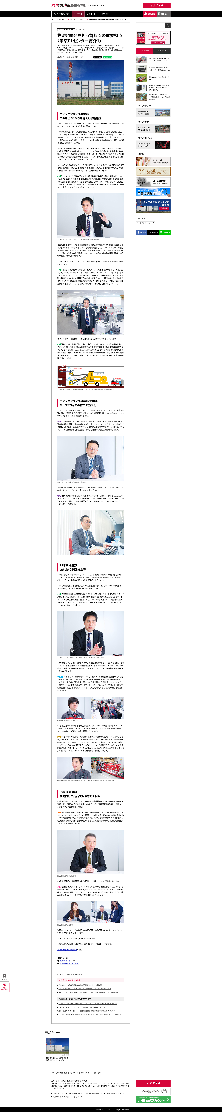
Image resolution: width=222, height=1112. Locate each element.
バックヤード (78, 14)
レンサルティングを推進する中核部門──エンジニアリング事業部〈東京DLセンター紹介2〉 (88, 1004)
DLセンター (62, 57)
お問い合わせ (76, 1097)
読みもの (105, 14)
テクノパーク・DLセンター (78, 20)
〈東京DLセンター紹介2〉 (67, 949)
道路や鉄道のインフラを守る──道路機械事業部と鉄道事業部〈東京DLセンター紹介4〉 (87, 1011)
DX (69, 57)
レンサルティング (77, 57)
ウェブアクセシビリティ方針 (61, 1097)
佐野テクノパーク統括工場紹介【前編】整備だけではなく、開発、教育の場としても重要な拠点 (88, 992)
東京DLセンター (66, 960)
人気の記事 (144, 51)
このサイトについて (58, 1093)
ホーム (53, 20)
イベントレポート (92, 14)
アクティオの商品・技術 (61, 14)
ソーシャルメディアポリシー (113, 1093)
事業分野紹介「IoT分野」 (69, 963)
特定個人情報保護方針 (93, 1093)
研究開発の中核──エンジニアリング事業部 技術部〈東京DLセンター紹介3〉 (83, 1007)
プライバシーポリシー (73, 1093)
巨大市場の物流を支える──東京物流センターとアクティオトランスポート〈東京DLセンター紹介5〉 (90, 1014)
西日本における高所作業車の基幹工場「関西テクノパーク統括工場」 (81, 985)
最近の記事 (162, 51)
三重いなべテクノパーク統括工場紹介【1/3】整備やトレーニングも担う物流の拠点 (85, 989)
